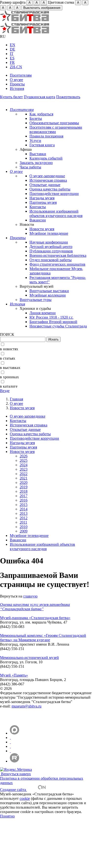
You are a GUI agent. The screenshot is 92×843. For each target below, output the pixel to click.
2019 (23, 487)
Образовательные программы (54, 123)
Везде (5, 391)
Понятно (7, 816)
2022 (23, 474)
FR (12, 62)
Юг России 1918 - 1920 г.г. (51, 317)
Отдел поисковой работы (50, 260)
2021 (23, 478)
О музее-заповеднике (47, 176)
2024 (23, 465)
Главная (16, 399)
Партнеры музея (43, 202)
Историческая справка (48, 180)
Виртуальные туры (36, 300)
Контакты (37, 207)
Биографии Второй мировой (53, 322)
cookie (25, 798)
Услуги (35, 140)
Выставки (37, 154)
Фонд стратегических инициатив (57, 264)
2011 (23, 522)
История (17, 88)
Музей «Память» (14, 675)
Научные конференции (48, 242)
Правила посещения (46, 136)
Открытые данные (44, 185)
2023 (23, 469)
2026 (23, 456)
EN (12, 45)
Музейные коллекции (47, 295)
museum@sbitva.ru (26, 706)
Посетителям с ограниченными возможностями (55, 129)
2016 (23, 500)
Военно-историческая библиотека (57, 255)
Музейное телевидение (48, 233)
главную (30, 596)
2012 (23, 518)
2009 (23, 531)
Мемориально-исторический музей (29, 657)
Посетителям (21, 75)
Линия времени (42, 313)
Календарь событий (46, 158)
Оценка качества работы (49, 189)
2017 (23, 496)
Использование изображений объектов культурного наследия (55, 213)
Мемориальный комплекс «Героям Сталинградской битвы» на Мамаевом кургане (43, 637)
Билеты (35, 118)
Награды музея (41, 198)
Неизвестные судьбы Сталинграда (58, 326)
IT (11, 54)
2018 (23, 491)
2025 (23, 460)
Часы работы (30, 167)
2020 (23, 482)
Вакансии (37, 220)
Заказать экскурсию (36, 163)
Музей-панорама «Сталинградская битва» (35, 618)
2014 (23, 509)
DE (12, 49)
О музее (16, 80)
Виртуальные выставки (49, 291)
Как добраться (41, 114)
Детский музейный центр (50, 247)
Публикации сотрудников (51, 251)
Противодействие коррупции (54, 193)
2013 (23, 513)
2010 (23, 527)
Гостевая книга (42, 145)
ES (12, 58)
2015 (23, 505)
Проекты (17, 84)
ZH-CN (16, 67)
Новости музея (41, 229)
